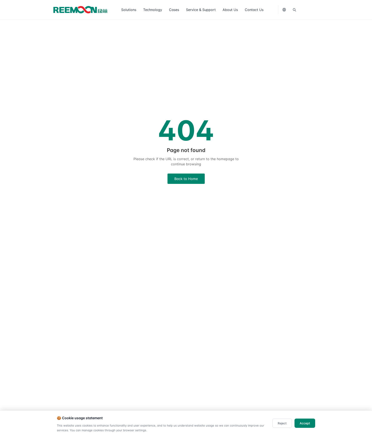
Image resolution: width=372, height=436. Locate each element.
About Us (230, 10)
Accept (305, 423)
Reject (282, 423)
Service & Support (201, 10)
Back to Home (186, 179)
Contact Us (254, 10)
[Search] (294, 9)
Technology (152, 10)
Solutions (128, 10)
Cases (174, 10)
